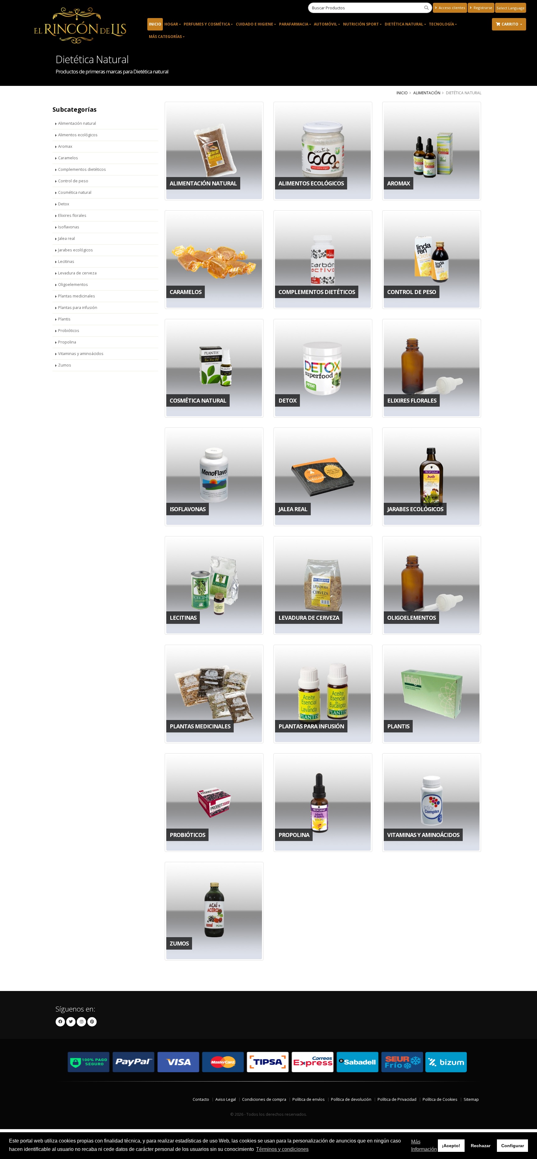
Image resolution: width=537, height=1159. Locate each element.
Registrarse (482, 7)
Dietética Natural (404, 24)
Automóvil (325, 24)
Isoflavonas (68, 227)
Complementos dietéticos (82, 169)
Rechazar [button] (480, 1145)
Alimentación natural (77, 123)
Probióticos (68, 330)
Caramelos (68, 158)
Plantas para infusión (77, 307)
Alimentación (426, 92)
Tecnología (441, 24)
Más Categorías (165, 36)
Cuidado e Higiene (254, 24)
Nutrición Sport (361, 24)
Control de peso (73, 181)
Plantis (64, 319)
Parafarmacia (293, 24)
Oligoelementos (73, 284)
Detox (63, 204)
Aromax (65, 146)
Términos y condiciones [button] (282, 1149)
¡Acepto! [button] (451, 1145)
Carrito (510, 24)
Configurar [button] (512, 1145)
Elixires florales (72, 215)
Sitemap (471, 1099)
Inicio (155, 24)
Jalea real (66, 238)
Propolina (67, 342)
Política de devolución (351, 1099)
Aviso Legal (225, 1099)
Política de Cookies (440, 1099)
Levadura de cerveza (77, 273)
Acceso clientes (451, 7)
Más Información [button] (424, 1145)
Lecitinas (66, 261)
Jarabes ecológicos (75, 250)
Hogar (171, 24)
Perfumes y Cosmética (207, 24)
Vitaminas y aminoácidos (80, 353)
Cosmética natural (74, 192)
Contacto (201, 1099)
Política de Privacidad (397, 1099)
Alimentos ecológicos (78, 135)
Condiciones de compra (264, 1099)
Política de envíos (308, 1099)
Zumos (64, 365)
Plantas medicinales (76, 296)
